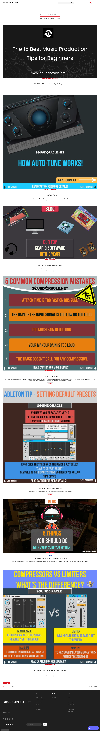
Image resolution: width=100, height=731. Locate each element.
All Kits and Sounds (39, 697)
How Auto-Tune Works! (50, 195)
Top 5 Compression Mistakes (50, 376)
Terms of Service (71, 709)
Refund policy (70, 711)
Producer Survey (71, 700)
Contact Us (5, 729)
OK (45, 724)
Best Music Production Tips (46, 78)
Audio (47, 259)
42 (12, 686)
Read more (50, 89)
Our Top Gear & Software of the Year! (50, 265)
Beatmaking (52, 370)
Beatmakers (47, 370)
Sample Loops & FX (39, 702)
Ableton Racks (38, 709)
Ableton (47, 552)
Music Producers (55, 78)
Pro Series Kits (38, 700)
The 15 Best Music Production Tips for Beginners (50, 84)
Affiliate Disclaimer (71, 702)
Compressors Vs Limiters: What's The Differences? (50, 670)
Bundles (37, 707)
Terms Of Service (71, 706)
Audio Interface (51, 259)
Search (69, 697)
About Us (69, 699)
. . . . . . (53, 700)
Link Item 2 (54, 699)
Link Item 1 (54, 697)
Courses (37, 704)
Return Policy (70, 707)
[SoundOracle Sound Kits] (10, 3)
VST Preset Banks (39, 706)
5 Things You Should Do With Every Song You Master (50, 558)
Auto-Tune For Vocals (52, 189)
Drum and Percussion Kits (40, 699)
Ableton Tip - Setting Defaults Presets (50, 488)
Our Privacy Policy (71, 704)
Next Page (6, 683)
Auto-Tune (46, 189)
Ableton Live (52, 552)
